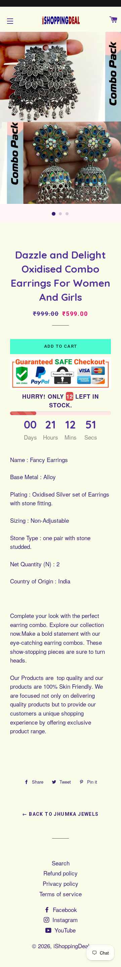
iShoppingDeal (71, 946)
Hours (50, 437)
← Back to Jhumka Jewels (60, 814)
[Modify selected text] (48, 733)
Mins (71, 437)
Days (30, 437)
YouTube (64, 930)
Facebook (64, 909)
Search (61, 863)
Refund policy (60, 873)
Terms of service (60, 894)
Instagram (64, 919)
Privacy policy (60, 883)
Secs (90, 437)
